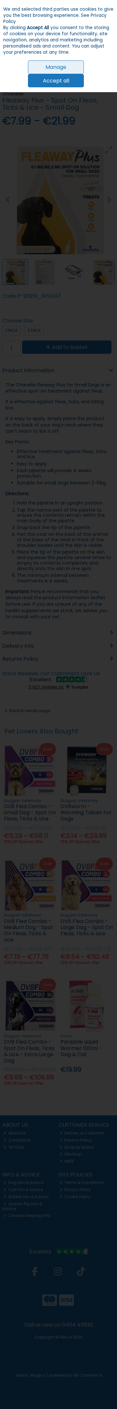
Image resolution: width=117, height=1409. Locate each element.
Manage (56, 67)
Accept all (56, 80)
